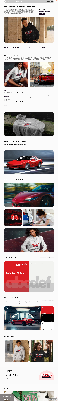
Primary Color (44, 300)
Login (46, 1)
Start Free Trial (49, 1)
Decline (8, 399)
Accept (5, 399)
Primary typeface (43, 257)
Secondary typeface (50, 257)
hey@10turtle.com (12, 378)
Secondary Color (50, 300)
